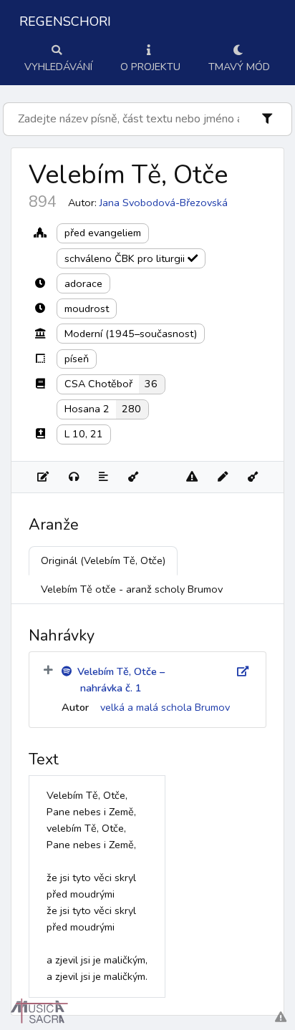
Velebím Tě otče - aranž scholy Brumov (132, 589)
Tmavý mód (239, 66)
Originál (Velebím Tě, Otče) (103, 560)
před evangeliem (102, 232)
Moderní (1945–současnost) (130, 333)
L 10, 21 (83, 434)
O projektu (150, 66)
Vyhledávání (58, 66)
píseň (76, 358)
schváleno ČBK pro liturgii (126, 258)
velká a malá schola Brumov (165, 707)
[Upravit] (222, 477)
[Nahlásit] (192, 477)
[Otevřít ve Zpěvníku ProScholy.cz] (252, 477)
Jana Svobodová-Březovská (164, 202)
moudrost (86, 308)
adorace (83, 283)
